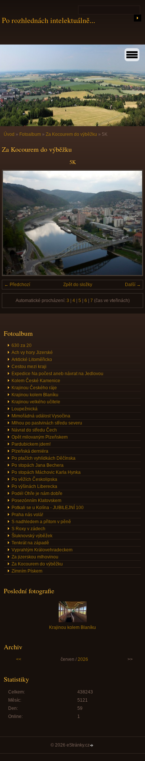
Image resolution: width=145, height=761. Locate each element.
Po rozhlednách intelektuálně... (48, 20)
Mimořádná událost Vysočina (41, 416)
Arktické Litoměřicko (32, 359)
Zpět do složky (77, 284)
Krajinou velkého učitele (36, 401)
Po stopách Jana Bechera (38, 465)
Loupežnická (25, 408)
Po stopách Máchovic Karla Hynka (46, 472)
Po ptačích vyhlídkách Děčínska (43, 458)
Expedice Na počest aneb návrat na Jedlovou (57, 373)
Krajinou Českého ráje (34, 387)
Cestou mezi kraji (29, 366)
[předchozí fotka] (14, 223)
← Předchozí (17, 284)
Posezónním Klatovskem (36, 500)
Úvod (9, 134)
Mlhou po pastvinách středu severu (47, 423)
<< (18, 659)
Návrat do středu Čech (34, 430)
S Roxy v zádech (28, 528)
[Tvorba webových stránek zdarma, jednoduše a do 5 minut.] (92, 745)
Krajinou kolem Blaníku (35, 394)
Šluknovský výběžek (32, 535)
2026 (83, 659)
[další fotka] (131, 223)
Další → (133, 284)
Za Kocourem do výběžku (71, 134)
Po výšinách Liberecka (34, 486)
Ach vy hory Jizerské (32, 352)
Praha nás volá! (27, 514)
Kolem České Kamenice (36, 380)
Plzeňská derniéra (30, 451)
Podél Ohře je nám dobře (37, 493)
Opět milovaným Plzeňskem (40, 437)
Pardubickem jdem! (31, 444)
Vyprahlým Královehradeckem (42, 549)
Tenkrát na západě (30, 542)
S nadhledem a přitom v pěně (41, 521)
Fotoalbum (30, 134)
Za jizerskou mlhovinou (35, 557)
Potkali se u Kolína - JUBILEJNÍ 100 (48, 507)
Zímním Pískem (27, 571)
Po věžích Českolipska (34, 479)
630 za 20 (22, 345)
